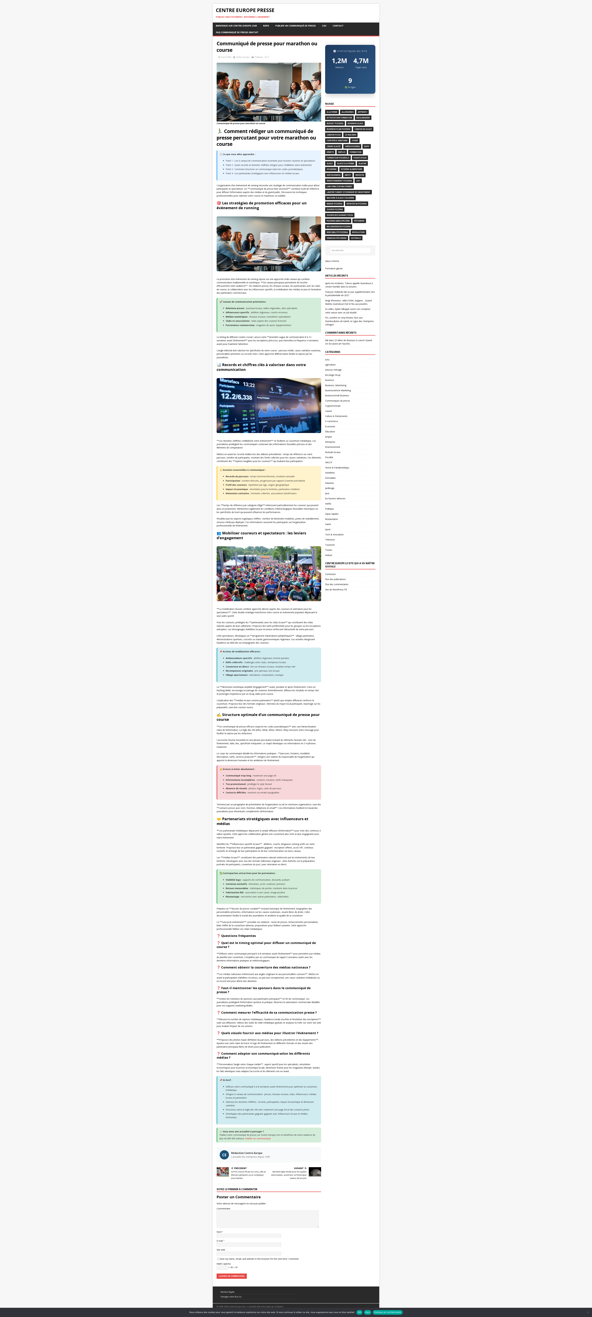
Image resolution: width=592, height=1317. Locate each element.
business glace (355, 123)
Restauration (331, 519)
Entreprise (330, 441)
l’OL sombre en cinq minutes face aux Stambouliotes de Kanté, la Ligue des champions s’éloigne (349, 321)
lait (358, 180)
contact (338, 25)
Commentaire (223, 1208)
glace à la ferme (345, 163)
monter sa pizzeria (357, 203)
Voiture (328, 555)
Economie (330, 426)
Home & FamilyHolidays (337, 467)
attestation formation (339, 117)
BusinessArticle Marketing (338, 390)
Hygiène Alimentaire (351, 169)
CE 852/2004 (350, 134)
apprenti (362, 112)
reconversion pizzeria (339, 226)
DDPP (366, 146)
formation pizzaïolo (338, 157)
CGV (324, 25)
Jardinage (329, 488)
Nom (219, 1231)
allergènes (348, 112)
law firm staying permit (339, 186)
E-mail (220, 1240)
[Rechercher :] (350, 250)
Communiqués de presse (337, 400)
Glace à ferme (332, 261)
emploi (341, 152)
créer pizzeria (352, 146)
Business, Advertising (335, 385)
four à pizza (360, 157)
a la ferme (332, 112)
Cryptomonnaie (333, 405)
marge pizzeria (334, 203)
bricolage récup (332, 374)
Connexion (330, 574)
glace (330, 163)
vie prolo (356, 238)
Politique (259, 57)
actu (327, 359)
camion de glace (363, 129)
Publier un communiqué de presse (295, 25)
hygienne (332, 169)
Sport (328, 529)
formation (355, 152)
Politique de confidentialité (387, 1312)
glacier (362, 163)
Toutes (328, 549)
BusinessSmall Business (337, 395)
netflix (328, 503)
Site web (221, 1249)
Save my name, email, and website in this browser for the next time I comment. (259, 1258)
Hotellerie (330, 472)
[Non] (588, 1312)
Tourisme (330, 544)
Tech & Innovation (334, 534)
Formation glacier (334, 268)
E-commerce (331, 421)
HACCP (328, 462)
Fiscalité (329, 457)
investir (359, 175)
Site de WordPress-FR (336, 589)
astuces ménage (333, 369)
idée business (333, 175)
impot (348, 175)
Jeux (327, 493)
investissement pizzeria (339, 180)
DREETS (330, 152)
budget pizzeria (335, 123)
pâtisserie (359, 221)
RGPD (266, 25)
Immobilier (330, 477)
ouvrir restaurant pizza (340, 215)
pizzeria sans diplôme (338, 221)
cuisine (328, 411)
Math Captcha (224, 1263)
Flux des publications (335, 579)
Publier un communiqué (258, 1138)
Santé (328, 524)
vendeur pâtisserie (337, 238)
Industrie (329, 483)
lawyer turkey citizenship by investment (348, 192)
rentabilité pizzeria (337, 232)
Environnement (332, 446)
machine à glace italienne (340, 198)
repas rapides (332, 513)
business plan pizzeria (338, 129)
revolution (358, 232)
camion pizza (334, 134)
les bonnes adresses (335, 498)
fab (326, 340)
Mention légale (227, 1291)
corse (355, 140)
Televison (330, 539)
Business (329, 380)
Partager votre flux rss (231, 1296)
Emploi (328, 436)
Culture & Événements (336, 416)
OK (359, 1312)
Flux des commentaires (336, 584)
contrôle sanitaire (337, 140)
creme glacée (334, 146)
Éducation (330, 431)
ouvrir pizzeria (335, 209)
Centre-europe (243, 57)
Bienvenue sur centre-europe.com (236, 25)
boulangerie (363, 117)
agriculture (330, 364)
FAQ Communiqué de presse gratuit (237, 32)
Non (368, 1312)
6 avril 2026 (226, 57)
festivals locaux (332, 452)
